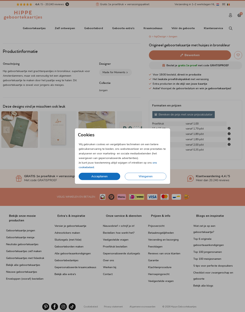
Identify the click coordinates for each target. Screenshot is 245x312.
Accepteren (99, 176)
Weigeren (146, 176)
